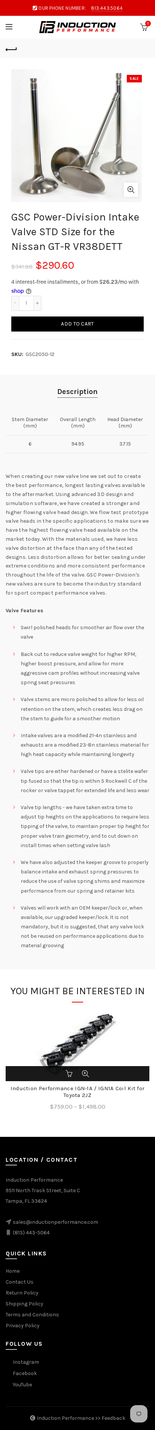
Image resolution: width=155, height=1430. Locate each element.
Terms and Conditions (32, 1314)
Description (77, 391)
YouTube (22, 1384)
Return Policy (22, 1293)
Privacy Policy (23, 1325)
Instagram (26, 1362)
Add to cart (77, 324)
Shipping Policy (24, 1304)
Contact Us (19, 1282)
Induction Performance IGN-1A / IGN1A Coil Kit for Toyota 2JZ (78, 1091)
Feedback (113, 1418)
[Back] (11, 48)
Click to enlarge (131, 190)
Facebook (25, 1373)
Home (13, 1271)
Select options (69, 1073)
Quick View (85, 1073)
